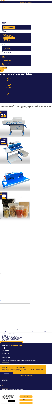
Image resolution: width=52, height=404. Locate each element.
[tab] (6, 331)
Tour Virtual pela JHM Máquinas (6, 52)
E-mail (3, 348)
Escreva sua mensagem (5, 357)
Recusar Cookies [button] (5, 400)
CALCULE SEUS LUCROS (6, 40)
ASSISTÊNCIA (4, 31)
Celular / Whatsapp (4, 350)
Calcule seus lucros (5, 51)
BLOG (3, 30)
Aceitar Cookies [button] (11, 400)
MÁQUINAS (3, 23)
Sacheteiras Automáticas (8, 50)
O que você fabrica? (5, 353)
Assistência (4, 65)
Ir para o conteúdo (2, 0)
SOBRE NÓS (4, 22)
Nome (3, 347)
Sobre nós (3, 44)
